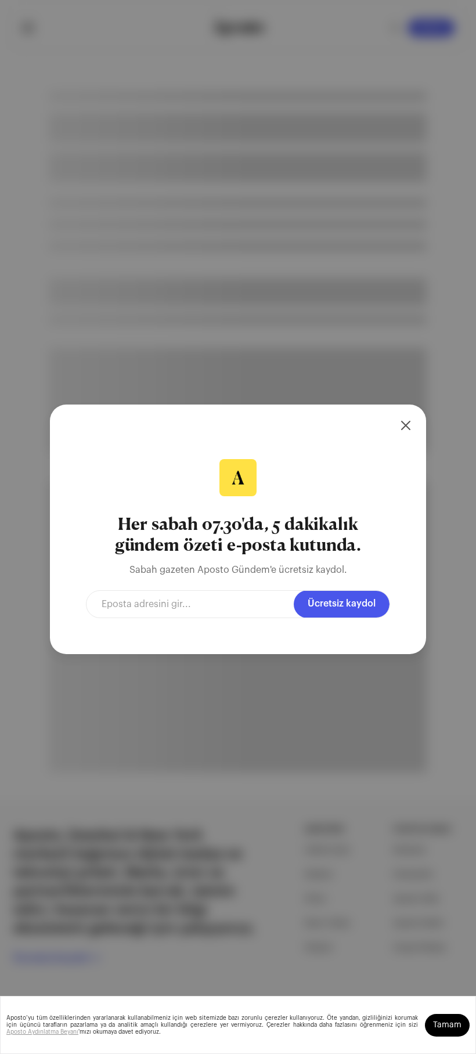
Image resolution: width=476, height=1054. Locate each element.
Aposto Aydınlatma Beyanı (42, 1032)
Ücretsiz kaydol (342, 603)
